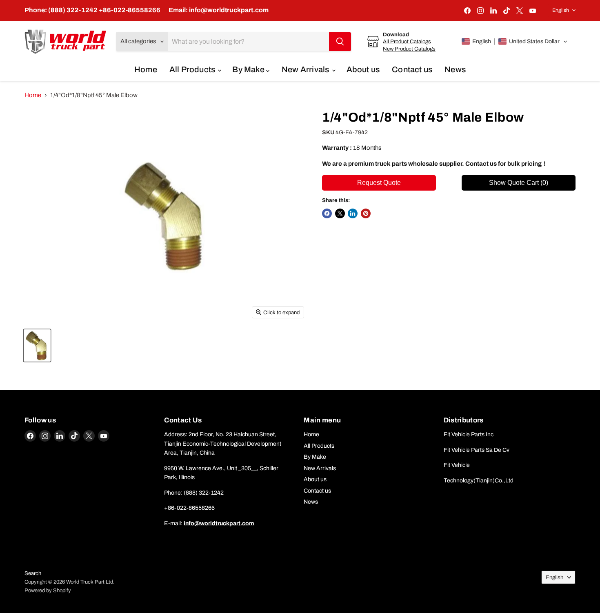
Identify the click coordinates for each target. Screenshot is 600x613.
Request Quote (379, 182)
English (560, 10)
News (455, 69)
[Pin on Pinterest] (366, 213)
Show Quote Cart (518, 182)
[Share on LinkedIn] (353, 213)
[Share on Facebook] (327, 213)
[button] (514, 41)
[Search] (340, 41)
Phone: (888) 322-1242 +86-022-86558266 (92, 10)
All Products (193, 69)
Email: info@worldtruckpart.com (219, 10)
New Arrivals (306, 69)
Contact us (412, 69)
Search (32, 573)
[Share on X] (340, 213)
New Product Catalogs (409, 49)
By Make (249, 69)
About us (363, 69)
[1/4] (37, 345)
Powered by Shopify (47, 590)
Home (145, 69)
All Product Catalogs (407, 41)
